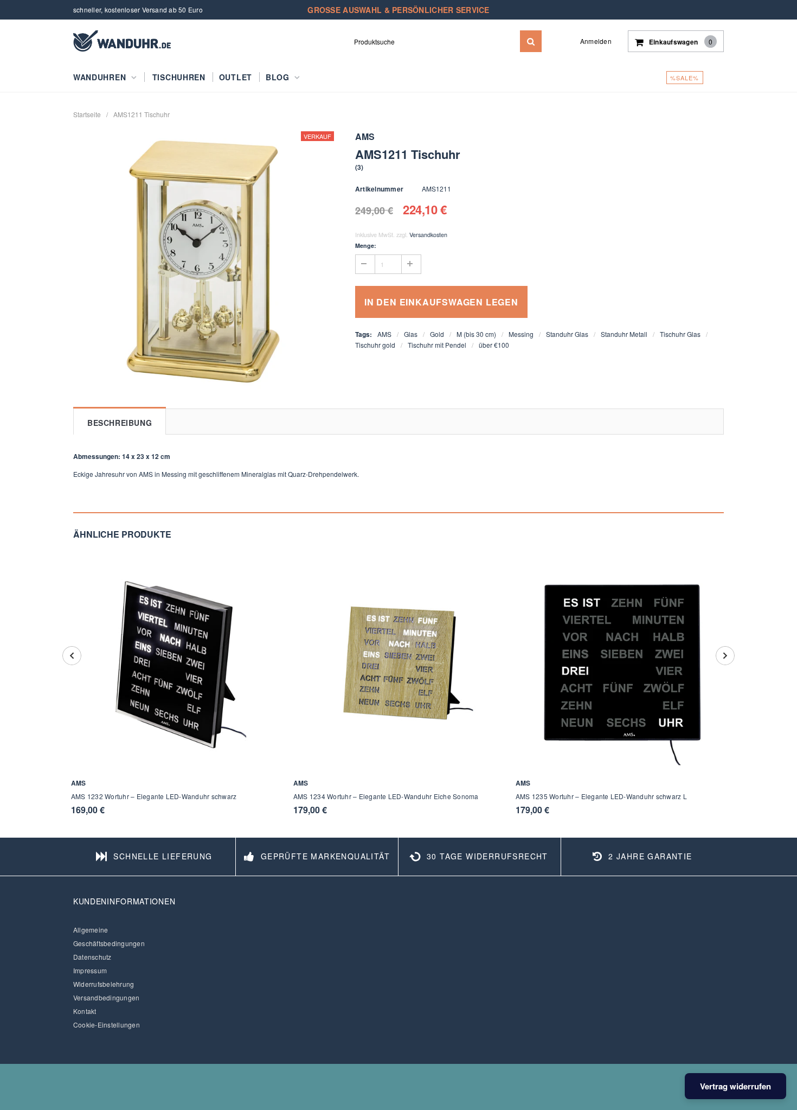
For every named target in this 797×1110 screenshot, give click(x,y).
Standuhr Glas (567, 334)
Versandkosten (428, 235)
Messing (521, 334)
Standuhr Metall (624, 334)
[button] (359, 166)
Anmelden (596, 41)
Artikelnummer (379, 189)
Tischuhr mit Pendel (437, 344)
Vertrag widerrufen (735, 1086)
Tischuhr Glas (680, 334)
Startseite (87, 114)
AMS (384, 334)
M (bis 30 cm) (476, 334)
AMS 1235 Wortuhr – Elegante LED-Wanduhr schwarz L (601, 796)
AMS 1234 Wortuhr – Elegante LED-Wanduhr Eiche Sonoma (385, 796)
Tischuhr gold (375, 344)
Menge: (365, 245)
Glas (410, 334)
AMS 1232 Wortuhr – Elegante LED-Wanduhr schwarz (153, 796)
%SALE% (684, 77)
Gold (437, 334)
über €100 (494, 344)
